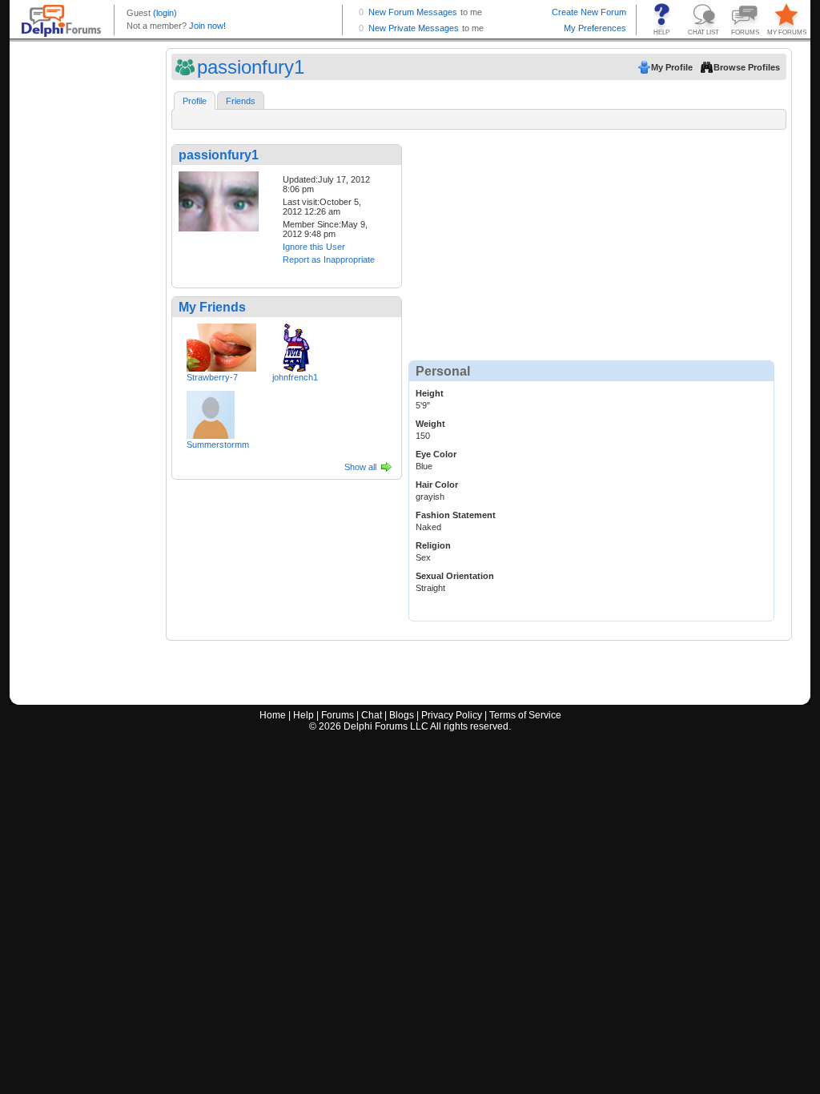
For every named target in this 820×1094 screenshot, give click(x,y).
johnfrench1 (295, 377)
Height (430, 393)
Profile (195, 101)
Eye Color (436, 454)
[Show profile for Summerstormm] (211, 411)
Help (303, 715)
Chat (371, 715)
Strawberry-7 (212, 377)
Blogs (401, 715)
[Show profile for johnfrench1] (296, 344)
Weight (430, 423)
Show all (360, 467)
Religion (433, 545)
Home (272, 715)
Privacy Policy (451, 715)
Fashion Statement (456, 515)
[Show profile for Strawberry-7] (221, 344)
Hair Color (437, 484)
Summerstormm (218, 444)
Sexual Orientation (455, 576)
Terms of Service (525, 715)
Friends (240, 101)
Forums (337, 715)
